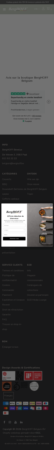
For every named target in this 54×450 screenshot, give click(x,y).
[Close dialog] (51, 205)
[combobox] (13, 229)
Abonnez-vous (14, 238)
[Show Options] (24, 229)
